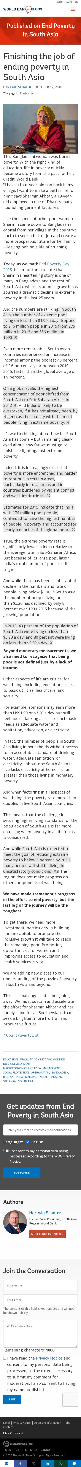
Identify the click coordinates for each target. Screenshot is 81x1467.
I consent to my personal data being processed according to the (42, 1156)
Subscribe (22, 1172)
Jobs (67, 1423)
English (25, 93)
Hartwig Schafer (17, 87)
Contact (8, 1427)
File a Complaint (13, 1433)
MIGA (33, 1450)
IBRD (8, 1450)
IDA (17, 1450)
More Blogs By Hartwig (47, 1234)
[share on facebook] (20, 1463)
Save (12, 1399)
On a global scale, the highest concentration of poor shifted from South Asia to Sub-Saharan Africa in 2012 (36, 397)
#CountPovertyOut (21, 1035)
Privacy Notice (49, 1358)
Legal (6, 1423)
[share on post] (34, 1463)
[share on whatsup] (61, 1463)
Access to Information (47, 1423)
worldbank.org (67, 2)
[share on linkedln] (47, 1463)
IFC (25, 1450)
